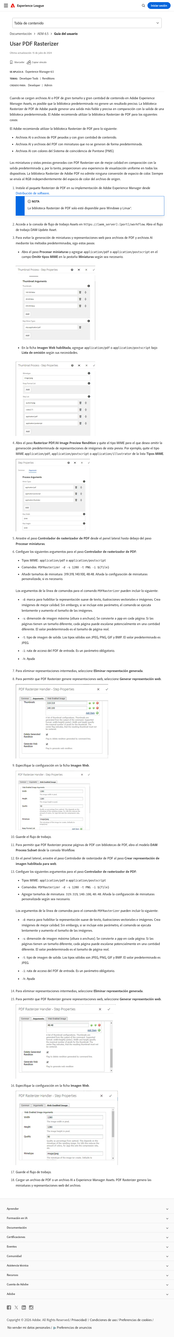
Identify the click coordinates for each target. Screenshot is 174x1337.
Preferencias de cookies (135, 1320)
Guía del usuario (66, 33)
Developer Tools (29, 78)
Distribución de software (32, 193)
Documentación (21, 33)
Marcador (19, 62)
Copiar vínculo (39, 62)
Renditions (48, 78)
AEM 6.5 (43, 33)
